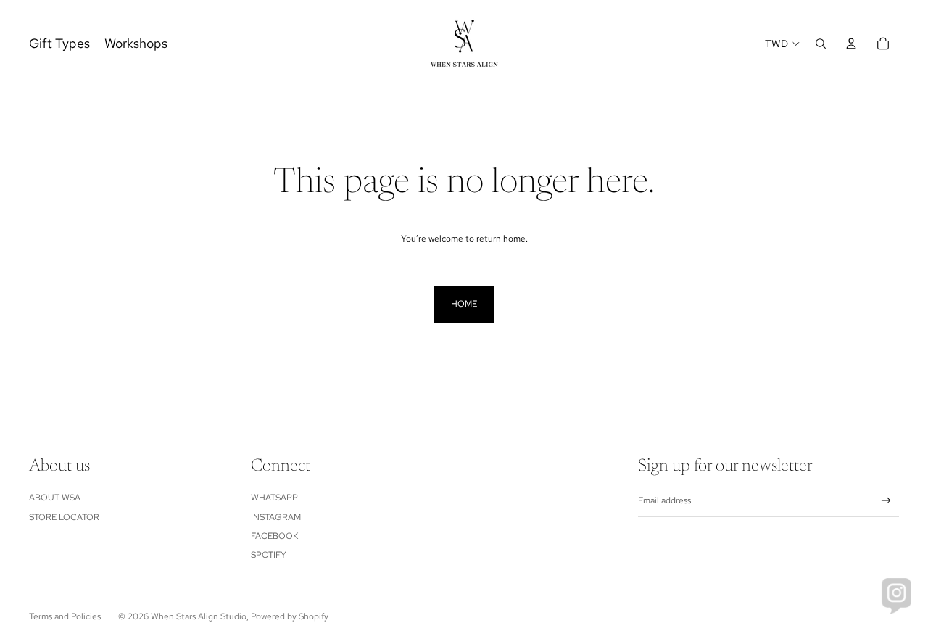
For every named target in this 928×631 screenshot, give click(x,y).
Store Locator (64, 517)
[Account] (851, 43)
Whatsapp (274, 497)
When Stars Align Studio (198, 616)
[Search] (821, 43)
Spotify (268, 555)
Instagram (276, 517)
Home (464, 304)
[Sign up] (886, 501)
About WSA (54, 497)
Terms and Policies (65, 616)
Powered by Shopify (289, 616)
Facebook (274, 536)
